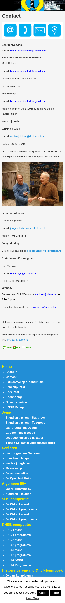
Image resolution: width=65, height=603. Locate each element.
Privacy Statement (17, 339)
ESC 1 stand (14, 529)
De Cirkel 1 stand (17, 504)
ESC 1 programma (18, 534)
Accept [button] (42, 592)
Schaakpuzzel (15, 387)
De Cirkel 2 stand (17, 514)
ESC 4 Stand (14, 560)
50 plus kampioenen (19, 575)
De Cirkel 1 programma (21, 509)
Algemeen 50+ (14, 484)
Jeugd (7, 412)
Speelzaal (12, 392)
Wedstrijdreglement (19, 463)
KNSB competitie (16, 525)
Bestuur (11, 371)
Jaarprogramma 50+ (19, 488)
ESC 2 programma (18, 545)
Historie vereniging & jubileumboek (32, 570)
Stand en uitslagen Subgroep (26, 417)
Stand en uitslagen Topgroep (25, 422)
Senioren (9, 448)
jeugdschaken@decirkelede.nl (27, 228)
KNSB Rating (15, 407)
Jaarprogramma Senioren (23, 453)
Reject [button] (55, 592)
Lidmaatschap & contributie (25, 382)
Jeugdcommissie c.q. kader (24, 437)
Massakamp (14, 468)
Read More (32, 598)
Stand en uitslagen (18, 458)
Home (7, 367)
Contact (11, 376)
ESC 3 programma (18, 555)
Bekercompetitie (17, 473)
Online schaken (16, 402)
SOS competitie (15, 499)
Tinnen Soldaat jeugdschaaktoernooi (31, 442)
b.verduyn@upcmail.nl (23, 273)
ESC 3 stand (14, 550)
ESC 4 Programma (18, 565)
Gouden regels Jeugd (20, 432)
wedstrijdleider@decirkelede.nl (27, 136)
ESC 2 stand (14, 539)
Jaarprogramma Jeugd (21, 427)
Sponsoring (14, 397)
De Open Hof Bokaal (19, 478)
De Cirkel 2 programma (21, 519)
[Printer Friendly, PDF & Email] (17, 347)
